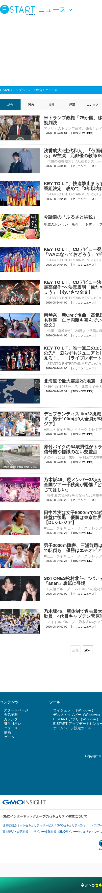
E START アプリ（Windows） (76, 719)
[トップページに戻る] (18, 10)
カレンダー (12, 719)
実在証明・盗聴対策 (15, 831)
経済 (72, 104)
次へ (87, 650)
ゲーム (9, 737)
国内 (31, 104)
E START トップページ (15, 90)
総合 (39, 90)
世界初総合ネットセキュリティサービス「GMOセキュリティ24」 (44, 825)
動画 (7, 732)
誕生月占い (12, 724)
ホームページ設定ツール (72, 728)
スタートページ (16, 710)
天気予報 (11, 715)
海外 (51, 104)
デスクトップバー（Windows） (77, 715)
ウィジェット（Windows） (74, 710)
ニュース (51, 90)
